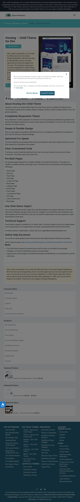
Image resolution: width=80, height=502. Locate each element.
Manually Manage (32, 93)
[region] (40, 85)
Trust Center (19, 87)
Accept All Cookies (47, 93)
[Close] (66, 74)
